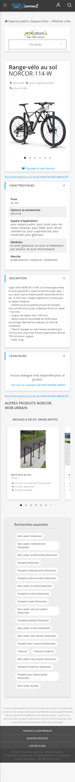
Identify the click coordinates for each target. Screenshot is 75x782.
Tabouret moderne (43, 651)
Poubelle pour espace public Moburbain (33, 676)
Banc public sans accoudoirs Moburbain (33, 611)
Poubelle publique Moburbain (33, 620)
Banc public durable (28, 685)
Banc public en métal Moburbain (35, 586)
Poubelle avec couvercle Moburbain (37, 643)
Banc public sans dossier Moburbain (37, 659)
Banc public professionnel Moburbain (37, 555)
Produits (35, 44)
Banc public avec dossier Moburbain (37, 636)
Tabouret (22, 651)
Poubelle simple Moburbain (32, 601)
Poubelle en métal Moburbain (33, 593)
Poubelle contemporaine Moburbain (37, 570)
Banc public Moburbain (30, 536)
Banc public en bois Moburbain (34, 628)
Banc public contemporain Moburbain (31, 545)
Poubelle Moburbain (28, 562)
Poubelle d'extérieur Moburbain (34, 666)
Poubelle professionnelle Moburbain (37, 578)
